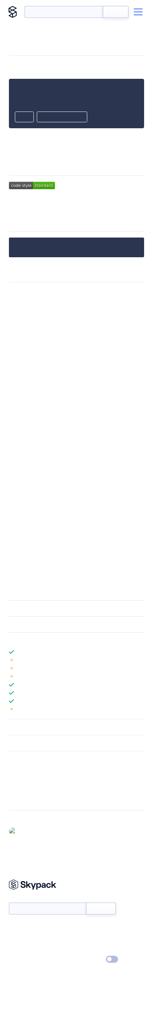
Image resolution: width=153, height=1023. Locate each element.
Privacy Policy (24, 959)
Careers (18, 949)
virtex (94, 202)
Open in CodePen (62, 117)
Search (116, 12)
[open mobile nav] (138, 12)
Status (85, 927)
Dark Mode (89, 959)
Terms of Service (97, 949)
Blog (83, 938)
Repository (21, 799)
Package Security (28, 770)
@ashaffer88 (34, 830)
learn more (62, 640)
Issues (16, 789)
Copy (24, 117)
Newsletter (21, 898)
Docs (14, 927)
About (16, 938)
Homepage (22, 780)
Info (139, 660)
